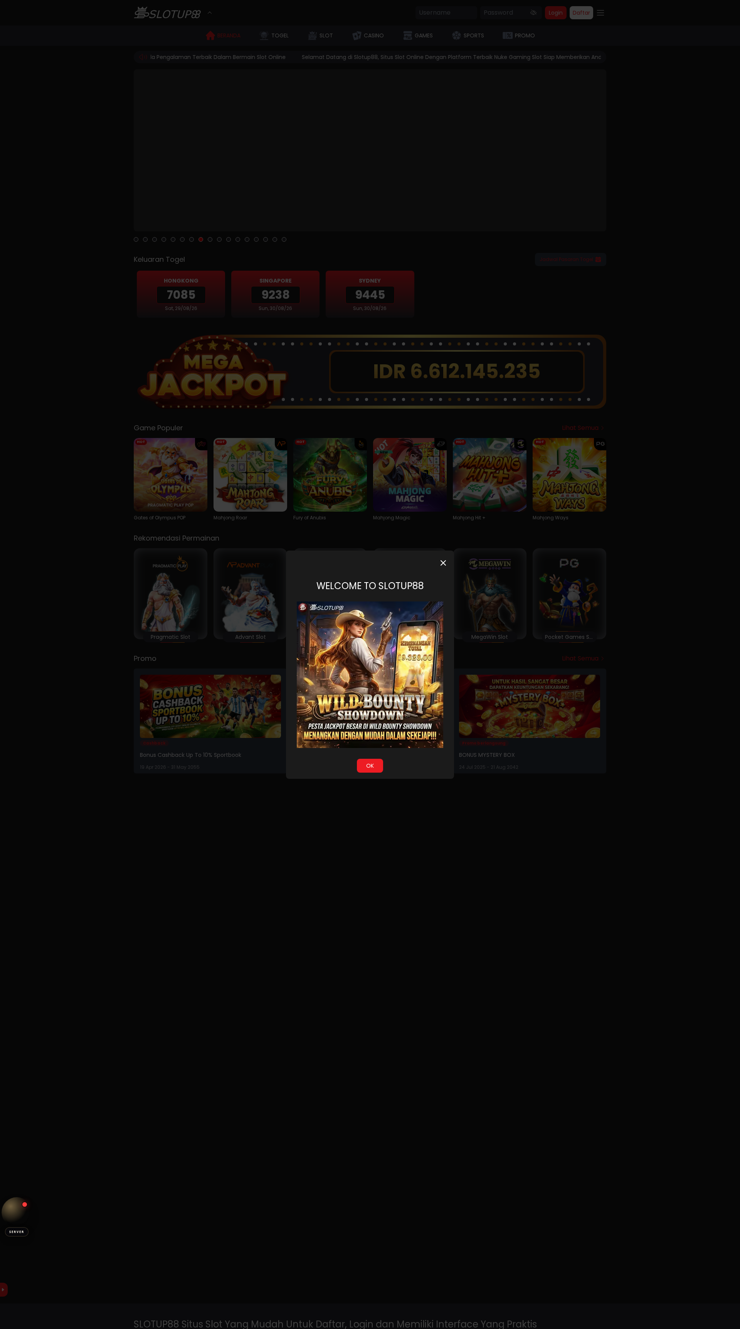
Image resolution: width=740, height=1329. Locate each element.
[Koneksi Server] (16, 1212)
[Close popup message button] (443, 563)
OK (370, 766)
